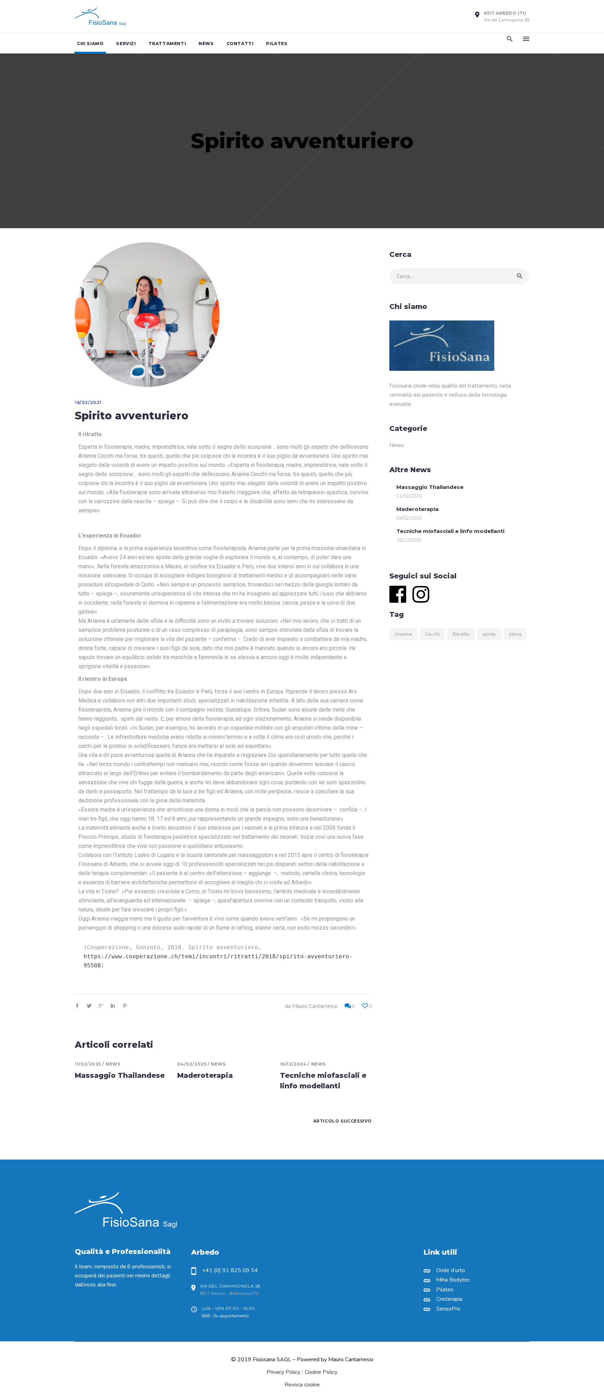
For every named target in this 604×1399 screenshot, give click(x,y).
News (113, 1064)
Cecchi (432, 634)
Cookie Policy (321, 1372)
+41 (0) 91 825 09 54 (230, 1270)
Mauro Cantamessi (314, 1006)
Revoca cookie (302, 1385)
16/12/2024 (293, 1064)
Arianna (403, 634)
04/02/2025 (191, 1064)
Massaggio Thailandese (120, 1075)
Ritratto (461, 634)
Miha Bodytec (453, 1280)
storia (515, 634)
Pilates (444, 1289)
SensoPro (448, 1309)
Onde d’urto (450, 1270)
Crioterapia (449, 1299)
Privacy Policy (283, 1372)
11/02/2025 (88, 1064)
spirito (489, 634)
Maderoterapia (205, 1075)
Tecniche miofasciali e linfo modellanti (450, 531)
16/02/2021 (88, 402)
